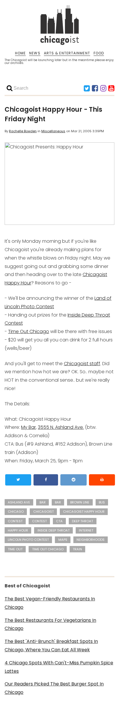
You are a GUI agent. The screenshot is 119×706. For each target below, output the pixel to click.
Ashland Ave (19, 502)
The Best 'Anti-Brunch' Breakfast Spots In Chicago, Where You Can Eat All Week (51, 645)
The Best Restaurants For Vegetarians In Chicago (50, 624)
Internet (86, 530)
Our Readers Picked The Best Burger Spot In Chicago (54, 688)
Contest (39, 521)
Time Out (15, 549)
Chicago (16, 511)
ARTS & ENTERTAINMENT (67, 53)
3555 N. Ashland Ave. (61, 427)
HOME (20, 53)
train (77, 549)
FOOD (99, 53)
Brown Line (79, 502)
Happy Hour (18, 530)
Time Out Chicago (28, 331)
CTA (59, 521)
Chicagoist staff (82, 363)
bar (43, 502)
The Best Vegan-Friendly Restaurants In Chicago (50, 603)
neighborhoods (91, 539)
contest (15, 521)
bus (102, 502)
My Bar (28, 427)
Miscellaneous (53, 131)
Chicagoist (43, 511)
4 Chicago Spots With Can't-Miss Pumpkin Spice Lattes (59, 666)
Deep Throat (82, 521)
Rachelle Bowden (23, 131)
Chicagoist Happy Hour (84, 511)
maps (62, 539)
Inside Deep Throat (54, 530)
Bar (58, 502)
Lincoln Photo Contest (28, 539)
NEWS (34, 53)
